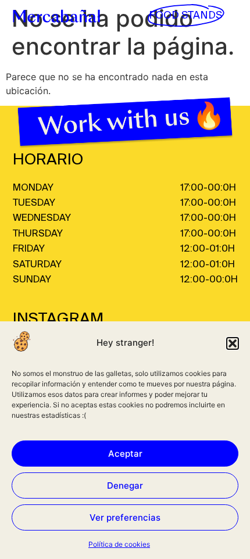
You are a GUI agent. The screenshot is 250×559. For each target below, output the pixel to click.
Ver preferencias (125, 517)
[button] (232, 343)
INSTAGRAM (58, 319)
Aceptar (125, 453)
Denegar (125, 485)
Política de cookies (119, 544)
